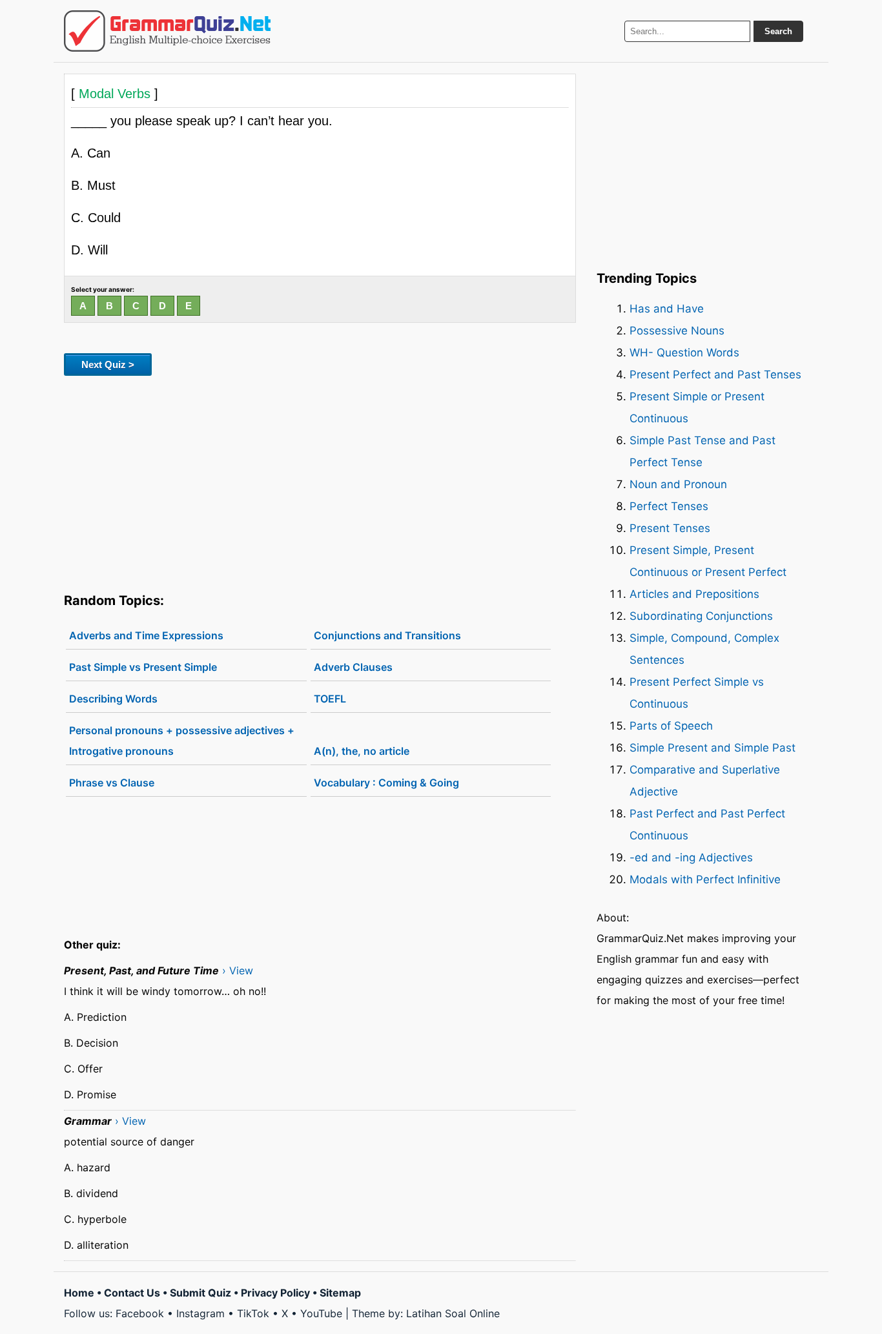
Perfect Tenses (669, 506)
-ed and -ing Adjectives (691, 857)
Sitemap (340, 1292)
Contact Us (132, 1292)
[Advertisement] (320, 481)
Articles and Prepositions (694, 594)
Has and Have (667, 308)
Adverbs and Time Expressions (146, 635)
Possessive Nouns (677, 330)
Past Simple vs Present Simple (143, 667)
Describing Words (113, 698)
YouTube (321, 1313)
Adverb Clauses (353, 667)
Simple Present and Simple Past (712, 747)
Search (778, 31)
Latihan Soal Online (453, 1313)
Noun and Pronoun (678, 484)
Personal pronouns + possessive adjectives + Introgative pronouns (181, 740)
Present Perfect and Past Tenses (715, 374)
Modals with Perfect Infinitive (705, 879)
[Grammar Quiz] (167, 31)
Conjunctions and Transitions (387, 635)
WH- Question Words (684, 352)
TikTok (253, 1313)
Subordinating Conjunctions (701, 616)
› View (237, 970)
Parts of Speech (671, 725)
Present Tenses (670, 528)
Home (79, 1292)
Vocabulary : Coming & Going (386, 782)
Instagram (200, 1313)
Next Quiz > (107, 364)
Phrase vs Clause (111, 782)
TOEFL (330, 698)
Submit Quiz (200, 1292)
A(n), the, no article (361, 750)
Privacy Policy (275, 1292)
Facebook (140, 1313)
